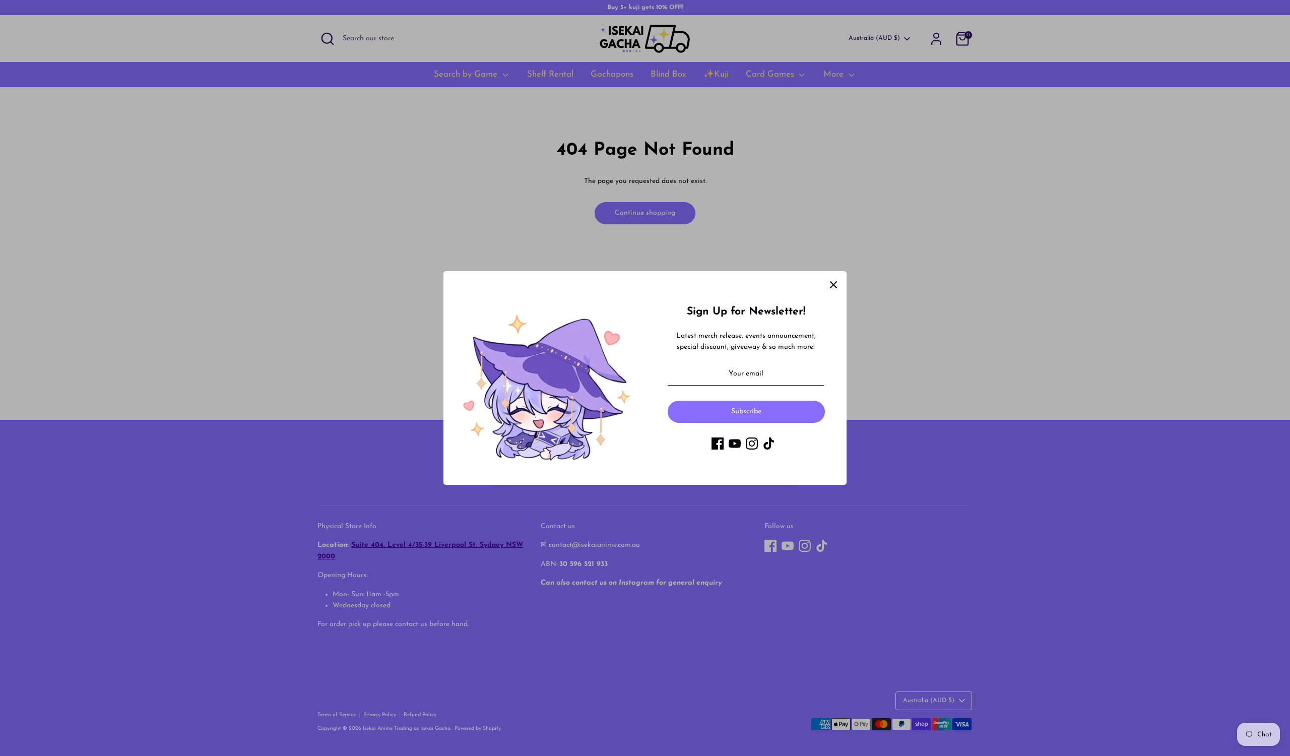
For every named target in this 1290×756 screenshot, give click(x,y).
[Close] (833, 284)
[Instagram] (752, 443)
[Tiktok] (769, 443)
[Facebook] (718, 443)
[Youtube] (735, 443)
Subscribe (746, 411)
